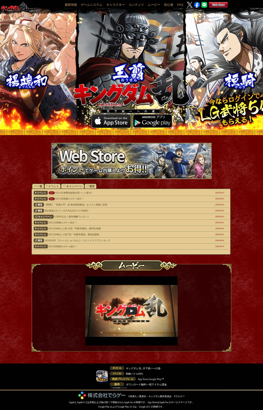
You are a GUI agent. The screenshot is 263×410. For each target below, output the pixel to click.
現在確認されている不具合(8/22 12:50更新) (114, 210)
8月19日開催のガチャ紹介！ (113, 246)
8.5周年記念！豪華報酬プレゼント (114, 216)
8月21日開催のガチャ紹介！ (113, 222)
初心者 (168, 4)
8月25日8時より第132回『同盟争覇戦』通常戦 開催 (113, 228)
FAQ (180, 4)
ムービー (154, 4)
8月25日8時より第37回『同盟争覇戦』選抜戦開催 (113, 234)
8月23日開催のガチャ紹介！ (113, 198)
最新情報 (71, 4)
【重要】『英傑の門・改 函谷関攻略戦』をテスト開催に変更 (114, 204)
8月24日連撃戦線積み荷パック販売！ (113, 192)
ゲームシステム (91, 4)
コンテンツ (136, 4)
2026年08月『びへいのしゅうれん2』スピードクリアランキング (114, 240)
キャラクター (115, 4)
